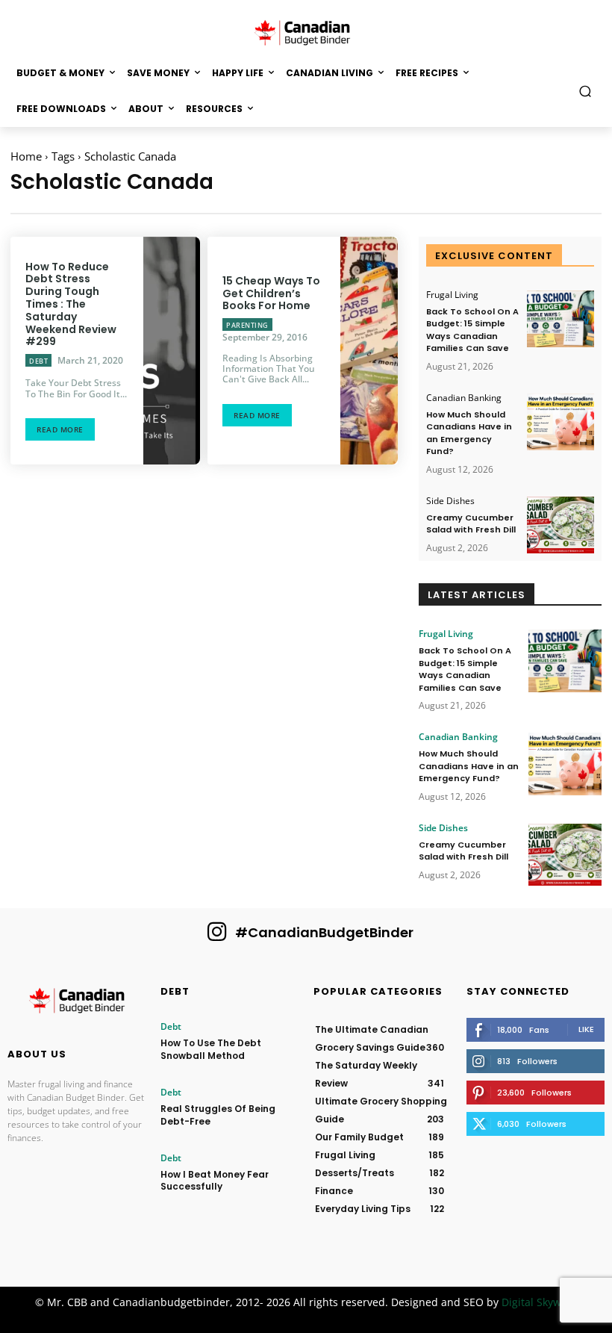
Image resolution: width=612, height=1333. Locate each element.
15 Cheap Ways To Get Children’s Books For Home (271, 293)
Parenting (247, 325)
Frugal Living (452, 294)
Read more (60, 429)
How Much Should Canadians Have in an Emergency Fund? (469, 433)
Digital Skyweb (538, 1302)
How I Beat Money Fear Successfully (214, 1180)
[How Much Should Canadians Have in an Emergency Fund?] (560, 422)
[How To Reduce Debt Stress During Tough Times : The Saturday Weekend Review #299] (171, 350)
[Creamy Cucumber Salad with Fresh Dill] (560, 525)
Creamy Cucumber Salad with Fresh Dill (471, 524)
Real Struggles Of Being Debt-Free (217, 1115)
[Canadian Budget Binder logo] (76, 1003)
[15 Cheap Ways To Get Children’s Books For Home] (368, 350)
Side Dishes (450, 501)
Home (26, 156)
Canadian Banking (464, 398)
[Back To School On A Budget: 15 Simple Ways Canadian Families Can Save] (560, 319)
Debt (38, 361)
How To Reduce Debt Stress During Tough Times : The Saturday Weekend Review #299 (70, 304)
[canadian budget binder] (306, 31)
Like (586, 1029)
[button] (585, 91)
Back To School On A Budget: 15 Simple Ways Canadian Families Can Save (472, 330)
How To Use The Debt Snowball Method (210, 1049)
